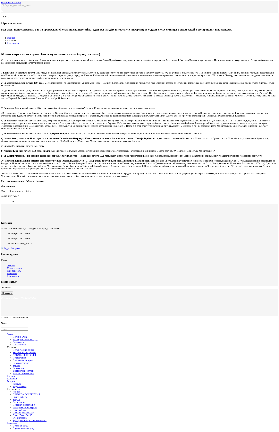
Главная (11, 38)
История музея (20, 337)
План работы (19, 410)
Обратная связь (20, 425)
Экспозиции (19, 402)
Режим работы (14, 271)
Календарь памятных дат (25, 339)
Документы (18, 342)
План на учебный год (23, 412)
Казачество (18, 368)
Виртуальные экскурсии (25, 407)
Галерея (11, 381)
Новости (11, 376)
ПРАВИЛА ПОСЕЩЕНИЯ (26, 394)
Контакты (12, 273)
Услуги (16, 399)
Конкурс (17, 384)
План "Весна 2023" (22, 415)
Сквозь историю (21, 363)
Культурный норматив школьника (29, 420)
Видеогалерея (19, 386)
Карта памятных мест (23, 373)
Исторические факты (23, 350)
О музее (11, 265)
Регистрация (14, 2)
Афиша (16, 391)
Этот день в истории (23, 360)
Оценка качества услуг (24, 428)
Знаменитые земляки (23, 371)
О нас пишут (19, 344)
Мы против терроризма (24, 352)
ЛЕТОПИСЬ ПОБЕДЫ (24, 355)
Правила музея (14, 268)
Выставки (12, 378)
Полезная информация (24, 405)
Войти (4, 2)
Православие (13, 43)
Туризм (16, 365)
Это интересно (20, 418)
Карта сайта (13, 276)
